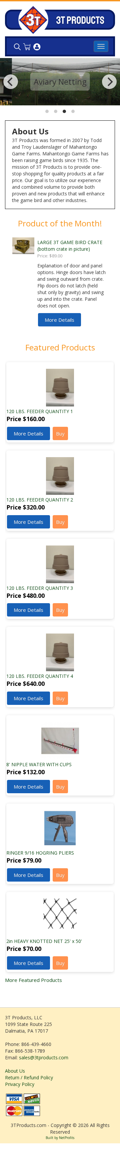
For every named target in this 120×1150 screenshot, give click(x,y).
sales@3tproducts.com (43, 1057)
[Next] (109, 81)
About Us (15, 1071)
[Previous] (10, 81)
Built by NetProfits (60, 1137)
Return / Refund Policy (29, 1077)
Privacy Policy (19, 1084)
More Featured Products (33, 980)
